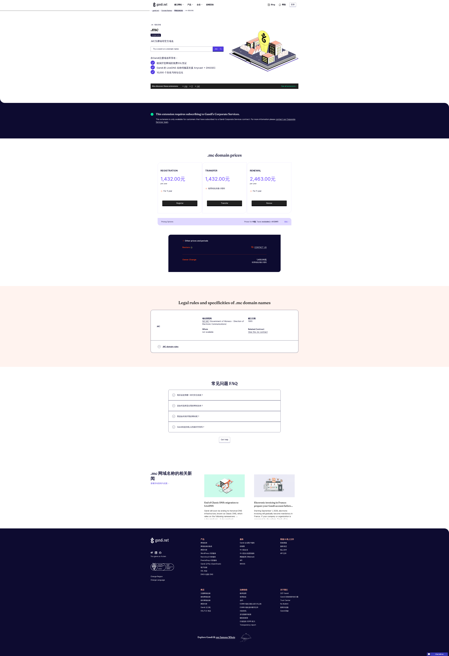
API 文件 (283, 553)
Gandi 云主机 (206, 607)
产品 (189, 4)
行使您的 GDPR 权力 (247, 621)
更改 (286, 222)
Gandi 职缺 (284, 611)
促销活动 (210, 4)
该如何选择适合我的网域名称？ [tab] (190, 405)
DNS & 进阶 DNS (207, 574)
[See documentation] (191, 247)
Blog (273, 4)
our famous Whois (225, 637)
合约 (241, 600)
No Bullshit (284, 604)
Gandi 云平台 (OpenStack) (211, 564)
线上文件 (283, 550)
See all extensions (288, 86)
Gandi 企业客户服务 (247, 543)
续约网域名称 (205, 600)
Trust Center (285, 600)
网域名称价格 (178, 10)
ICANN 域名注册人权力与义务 (251, 604)
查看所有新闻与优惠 (159, 483)
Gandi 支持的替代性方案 (289, 597)
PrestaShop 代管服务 (209, 560)
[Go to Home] (160, 5)
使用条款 (243, 597)
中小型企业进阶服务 (247, 553)
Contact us (260, 247)
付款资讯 (243, 611)
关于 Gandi (284, 593)
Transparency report (248, 625)
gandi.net (155, 10)
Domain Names (166, 10)
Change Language (158, 580)
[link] (152, 553)
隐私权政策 (244, 618)
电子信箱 (204, 567)
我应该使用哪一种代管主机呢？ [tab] (190, 395)
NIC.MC (205, 321)
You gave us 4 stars (158, 556)
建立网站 (178, 4)
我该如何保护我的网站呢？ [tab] (188, 416)
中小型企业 (244, 550)
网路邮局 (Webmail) (247, 557)
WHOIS (242, 564)
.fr (192, 86)
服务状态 (283, 546)
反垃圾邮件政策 (245, 614)
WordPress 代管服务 (208, 553)
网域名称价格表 (206, 546)
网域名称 (204, 543)
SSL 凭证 (204, 571)
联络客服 (283, 543)
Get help (224, 439)
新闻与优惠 (284, 607)
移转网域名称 (205, 597)
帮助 (284, 4)
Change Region (157, 576)
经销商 (242, 546)
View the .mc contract (258, 332)
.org (185, 86)
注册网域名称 (205, 593)
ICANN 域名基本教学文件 (249, 607)
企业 (199, 4)
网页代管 (204, 550)
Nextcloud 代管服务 (208, 557)
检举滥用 (243, 593)
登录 (293, 4)
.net (198, 86)
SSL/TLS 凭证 (206, 611)
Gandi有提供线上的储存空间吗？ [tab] (191, 427)
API (241, 560)
